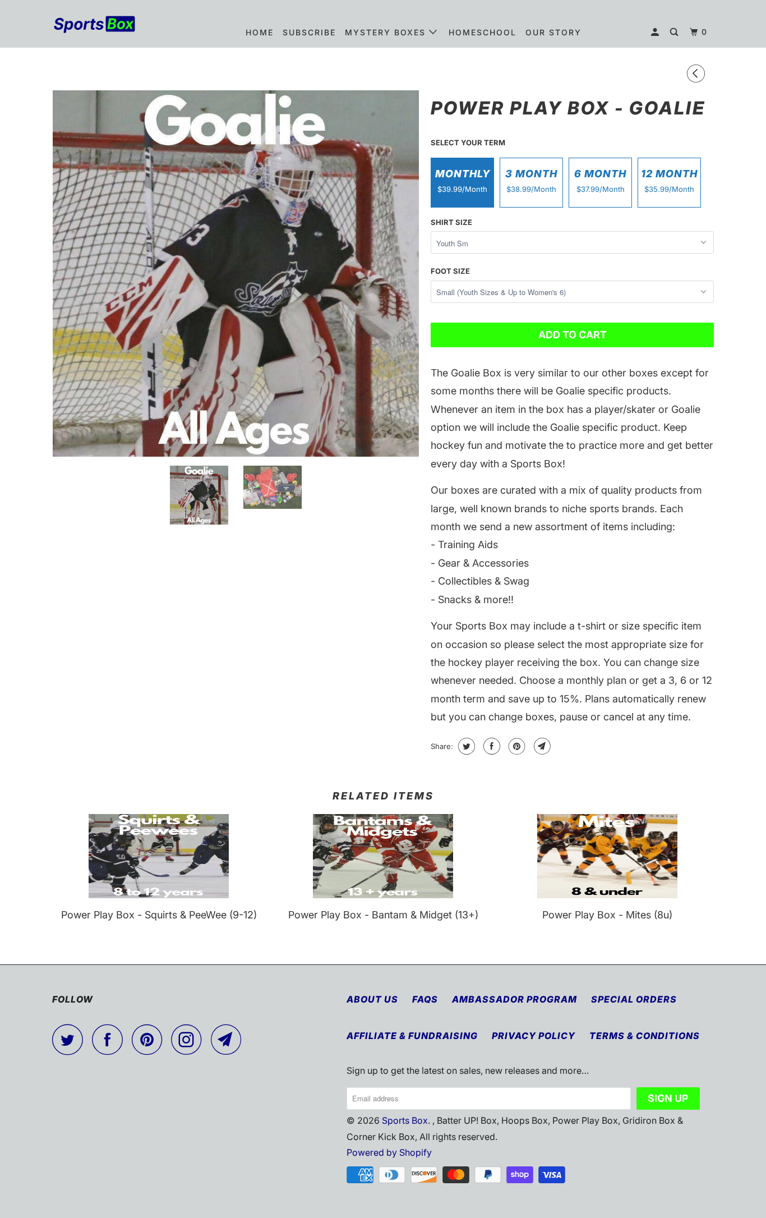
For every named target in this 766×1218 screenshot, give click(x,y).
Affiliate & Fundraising (412, 1035)
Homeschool (482, 32)
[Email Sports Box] (229, 1039)
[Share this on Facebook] (490, 746)
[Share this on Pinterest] (515, 746)
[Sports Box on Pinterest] (150, 1039)
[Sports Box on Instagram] (189, 1039)
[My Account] (656, 32)
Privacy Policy (533, 1035)
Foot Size (450, 270)
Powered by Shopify (389, 1152)
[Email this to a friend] (541, 746)
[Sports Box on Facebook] (110, 1039)
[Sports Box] (109, 23)
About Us (372, 999)
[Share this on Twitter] (465, 746)
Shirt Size (451, 222)
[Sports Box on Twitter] (70, 1039)
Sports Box (405, 1120)
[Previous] (697, 74)
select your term (468, 142)
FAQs (425, 999)
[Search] (675, 32)
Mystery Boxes (387, 32)
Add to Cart (572, 335)
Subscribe (309, 32)
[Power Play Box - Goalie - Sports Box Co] (235, 273)
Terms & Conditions (644, 1035)
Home (260, 32)
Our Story (553, 32)
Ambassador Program (514, 999)
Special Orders (634, 999)
